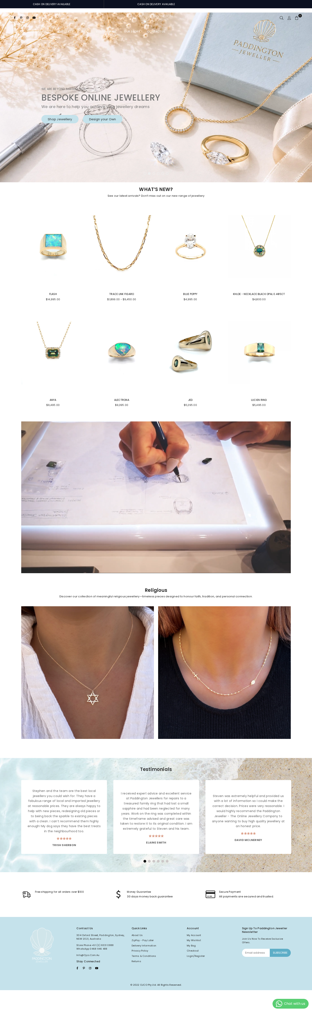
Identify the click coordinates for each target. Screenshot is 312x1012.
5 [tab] (162, 173)
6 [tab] (167, 173)
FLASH (53, 294)
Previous (10, 97)
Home (20, 31)
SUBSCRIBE (280, 953)
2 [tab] (149, 173)
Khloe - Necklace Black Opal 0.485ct (259, 294)
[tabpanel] (156, 97)
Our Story (132, 31)
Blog (85, 31)
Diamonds (39, 31)
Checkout (193, 950)
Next (301, 97)
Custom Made (106, 31)
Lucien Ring (259, 400)
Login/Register (196, 956)
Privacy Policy (140, 950)
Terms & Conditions (144, 956)
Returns (136, 961)
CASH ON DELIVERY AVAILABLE (51, 4)
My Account (194, 935)
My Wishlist (194, 940)
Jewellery (64, 31)
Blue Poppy (190, 294)
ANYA (53, 400)
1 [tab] (144, 173)
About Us (137, 935)
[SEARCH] (281, 18)
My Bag (191, 945)
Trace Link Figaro (121, 294)
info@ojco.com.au (87, 955)
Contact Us (156, 31)
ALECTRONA (121, 400)
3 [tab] (153, 173)
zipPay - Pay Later (143, 940)
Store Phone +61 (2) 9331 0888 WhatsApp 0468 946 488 (95, 947)
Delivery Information (144, 945)
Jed (190, 400)
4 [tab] (158, 173)
